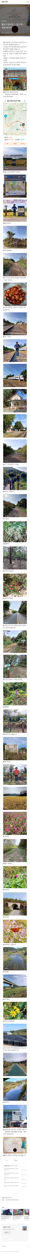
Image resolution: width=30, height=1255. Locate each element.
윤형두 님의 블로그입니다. (9, 1229)
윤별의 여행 (5, 2)
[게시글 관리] (10, 1160)
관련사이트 (4, 1246)
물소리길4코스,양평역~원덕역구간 (11, 1185)
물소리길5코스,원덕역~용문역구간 (11, 1182)
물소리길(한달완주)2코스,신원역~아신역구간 (11, 1173)
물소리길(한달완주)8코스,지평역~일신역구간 (11, 1169)
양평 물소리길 (7, 1165)
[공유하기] (8, 1160)
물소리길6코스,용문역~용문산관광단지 (11, 1178)
